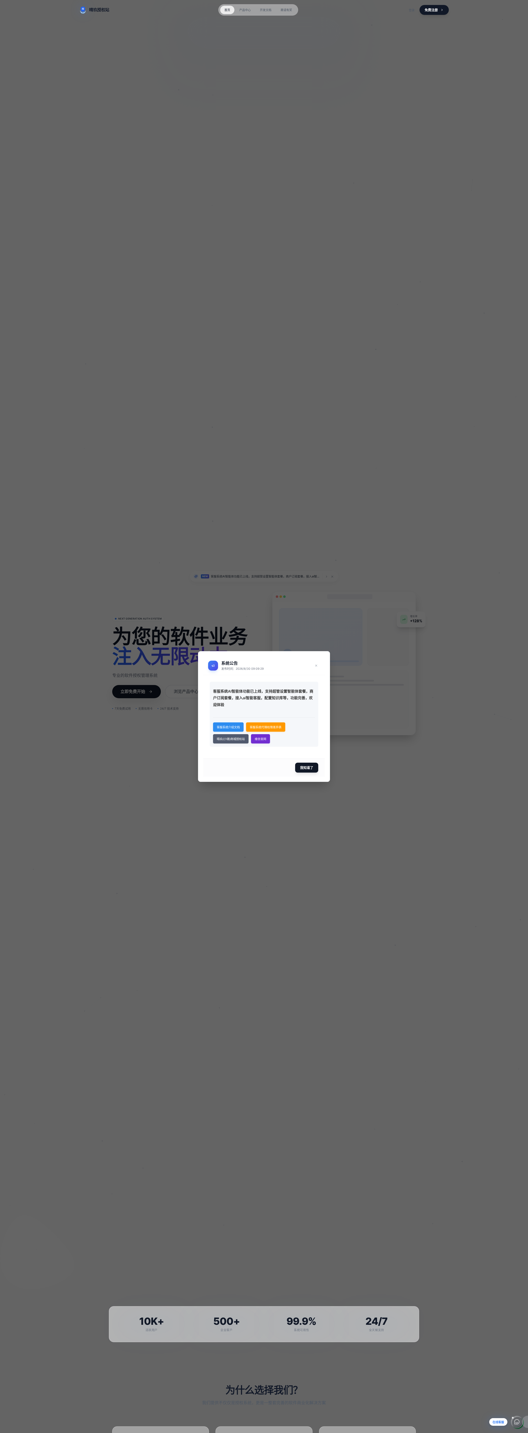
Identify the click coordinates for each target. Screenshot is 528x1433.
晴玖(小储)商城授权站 (231, 739)
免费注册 (431, 10)
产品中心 (245, 10)
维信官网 (260, 739)
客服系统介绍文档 (228, 727)
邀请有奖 (286, 10)
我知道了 (306, 768)
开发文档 (265, 10)
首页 (227, 10)
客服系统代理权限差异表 (266, 727)
